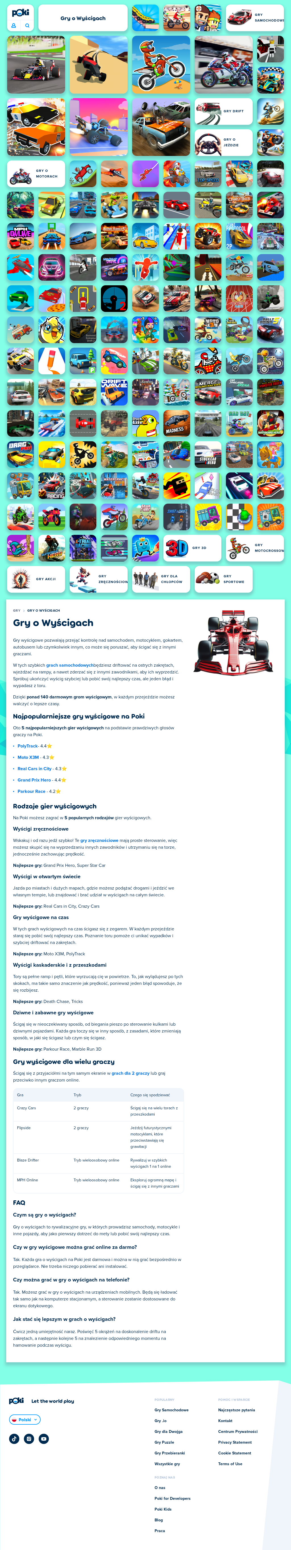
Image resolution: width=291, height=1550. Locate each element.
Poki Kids (163, 1509)
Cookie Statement (234, 1453)
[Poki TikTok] (14, 1439)
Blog (159, 1520)
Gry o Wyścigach (43, 611)
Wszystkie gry (167, 1464)
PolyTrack (28, 746)
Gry (16, 611)
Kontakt (225, 1421)
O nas (160, 1488)
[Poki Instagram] (29, 1439)
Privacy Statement (235, 1443)
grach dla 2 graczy (130, 1073)
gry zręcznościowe (99, 840)
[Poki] (20, 13)
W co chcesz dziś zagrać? (27, 25)
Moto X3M (28, 757)
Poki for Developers (173, 1499)
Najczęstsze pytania (236, 1410)
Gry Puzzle (164, 1443)
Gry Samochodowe (172, 1410)
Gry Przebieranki (170, 1453)
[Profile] (13, 25)
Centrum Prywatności (238, 1432)
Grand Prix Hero (34, 780)
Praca (160, 1531)
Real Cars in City (34, 768)
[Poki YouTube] (44, 1439)
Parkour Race (31, 791)
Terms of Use (230, 1464)
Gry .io (161, 1421)
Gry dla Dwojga (169, 1432)
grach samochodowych (69, 665)
